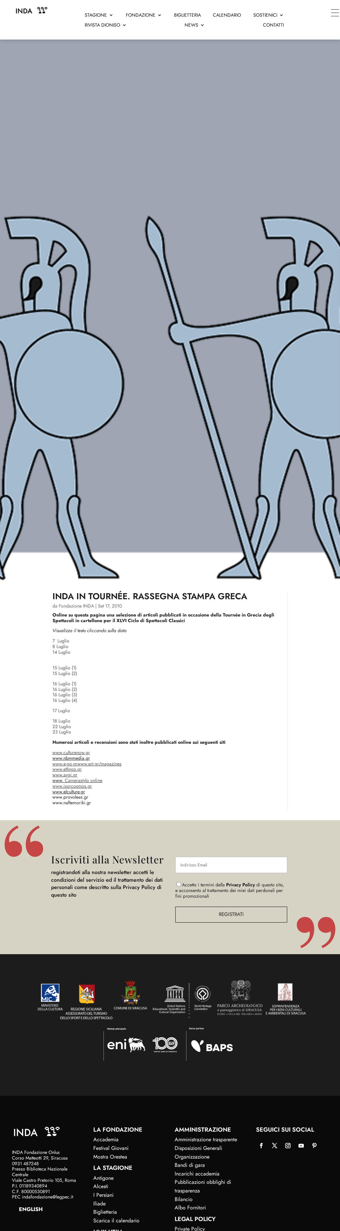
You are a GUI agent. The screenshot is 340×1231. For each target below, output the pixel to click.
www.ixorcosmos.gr (72, 786)
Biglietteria (187, 15)
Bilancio (184, 1199)
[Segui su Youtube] (301, 1145)
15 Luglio (61, 667)
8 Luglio (60, 646)
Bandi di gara (190, 1165)
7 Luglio (60, 640)
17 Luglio (61, 710)
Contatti (273, 25)
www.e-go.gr (64, 763)
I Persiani (103, 1195)
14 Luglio (61, 652)
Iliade (99, 1203)
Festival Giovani (110, 1148)
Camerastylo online (83, 780)
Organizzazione (192, 1157)
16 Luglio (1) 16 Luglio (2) (64, 686)
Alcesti (100, 1186)
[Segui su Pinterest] (314, 1145)
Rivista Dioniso (102, 25)
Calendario (227, 15)
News (191, 25)
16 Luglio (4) (64, 700)
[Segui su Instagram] (288, 1145)
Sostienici (265, 15)
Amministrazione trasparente (206, 1139)
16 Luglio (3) (64, 694)
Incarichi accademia (197, 1173)
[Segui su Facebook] (261, 1145)
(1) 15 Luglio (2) (64, 670)
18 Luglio (61, 721)
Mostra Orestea (110, 1157)
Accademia (106, 1139)
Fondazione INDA (76, 606)
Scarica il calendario (116, 1220)
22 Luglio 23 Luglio (61, 729)
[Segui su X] (274, 1145)
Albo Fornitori (190, 1207)
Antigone (103, 1178)
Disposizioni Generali (198, 1148)
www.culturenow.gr (71, 752)
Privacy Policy (240, 884)
